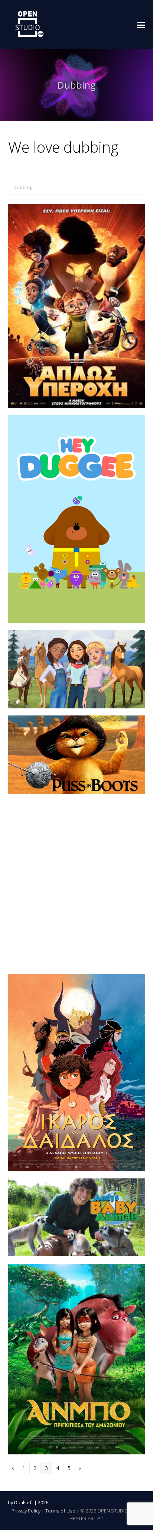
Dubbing (22, 187)
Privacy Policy (26, 1510)
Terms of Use (60, 1510)
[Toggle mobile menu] (141, 24)
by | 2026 (28, 1502)
